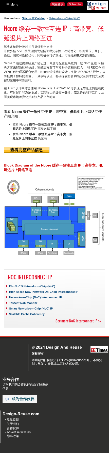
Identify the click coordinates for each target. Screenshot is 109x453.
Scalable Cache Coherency (27, 314)
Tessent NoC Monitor (23, 302)
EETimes (99, 349)
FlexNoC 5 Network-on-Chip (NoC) (32, 286)
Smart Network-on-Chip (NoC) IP (31, 308)
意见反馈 (13, 419)
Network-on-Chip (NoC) (64, 18)
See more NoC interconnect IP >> (78, 320)
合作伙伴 (13, 428)
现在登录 (57, 4)
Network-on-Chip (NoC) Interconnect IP (35, 297)
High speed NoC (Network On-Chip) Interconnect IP (43, 291)
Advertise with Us (19, 432)
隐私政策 (13, 436)
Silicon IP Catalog (34, 18)
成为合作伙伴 (23, 399)
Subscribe (75, 4)
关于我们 (13, 424)
